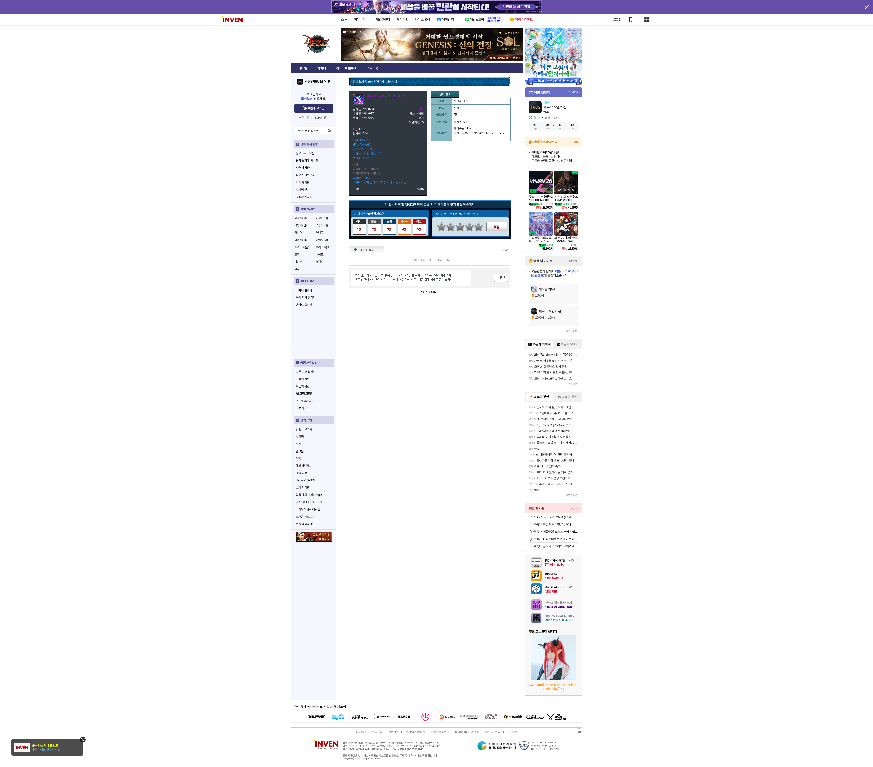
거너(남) (299, 232)
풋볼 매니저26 (304, 524)
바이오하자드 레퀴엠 (308, 509)
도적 (297, 254)
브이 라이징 (302, 487)
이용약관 (393, 731)
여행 (298, 458)
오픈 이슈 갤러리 (306, 372)
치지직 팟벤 (302, 189)
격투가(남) (300, 225)
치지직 (300, 436)
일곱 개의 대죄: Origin (309, 495)
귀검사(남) (300, 218)
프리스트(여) (323, 247)
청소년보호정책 (440, 731)
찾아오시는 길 (492, 731)
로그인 (617, 19)
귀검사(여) (322, 218)
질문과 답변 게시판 (307, 175)
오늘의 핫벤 (302, 379)
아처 (297, 269)
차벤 (298, 444)
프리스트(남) (301, 247)
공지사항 (512, 731)
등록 (501, 278)
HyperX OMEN (305, 480)
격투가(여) (322, 225)
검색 (329, 130)
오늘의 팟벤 (302, 386)
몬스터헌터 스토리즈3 (309, 502)
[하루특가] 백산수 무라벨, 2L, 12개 (550, 524)
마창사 (298, 262)
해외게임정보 (303, 466)
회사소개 (361, 731)
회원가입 (304, 117)
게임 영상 (301, 473)
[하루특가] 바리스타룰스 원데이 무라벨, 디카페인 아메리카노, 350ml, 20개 (554, 539)
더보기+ (573, 92)
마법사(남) (300, 240)
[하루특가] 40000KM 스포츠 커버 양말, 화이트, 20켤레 (554, 531)
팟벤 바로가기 (304, 429)
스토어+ (573, 142)
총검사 (319, 262)
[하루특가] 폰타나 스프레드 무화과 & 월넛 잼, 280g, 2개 (554, 546)
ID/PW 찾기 (321, 117)
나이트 (319, 254)
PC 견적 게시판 (305, 401)
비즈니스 (377, 731)
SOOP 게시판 (304, 197)
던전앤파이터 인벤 (317, 82)
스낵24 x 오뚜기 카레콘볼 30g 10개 (551, 517)
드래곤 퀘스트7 (305, 516)
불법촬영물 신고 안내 (466, 731)
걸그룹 (300, 451)
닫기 (83, 739)
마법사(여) (322, 240)
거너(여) (320, 232)
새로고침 (570, 331)
